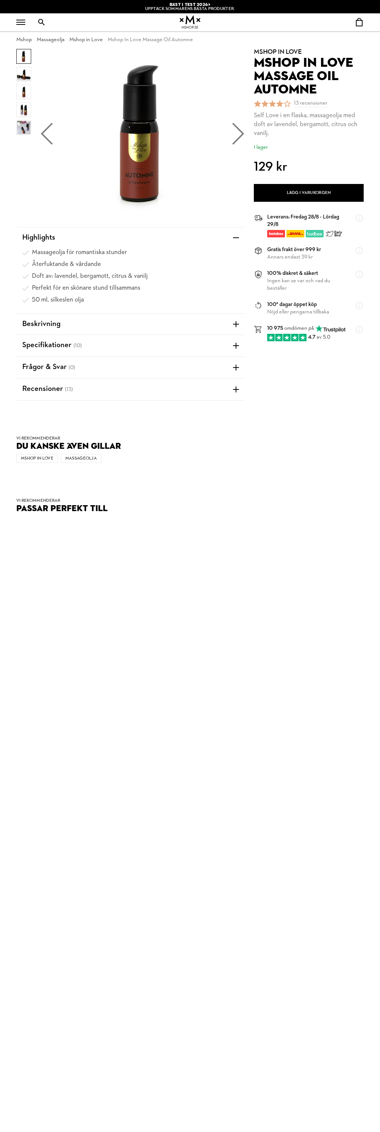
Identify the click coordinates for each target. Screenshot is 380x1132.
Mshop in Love (86, 40)
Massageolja (51, 40)
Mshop (24, 40)
